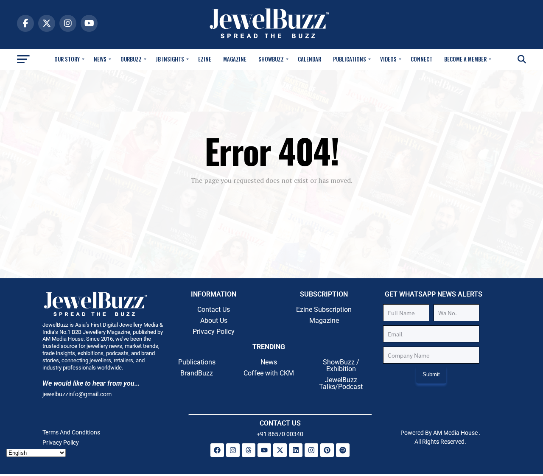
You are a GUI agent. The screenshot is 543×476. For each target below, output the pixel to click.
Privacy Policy (214, 332)
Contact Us (213, 309)
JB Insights (170, 59)
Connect (421, 59)
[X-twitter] (280, 450)
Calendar (309, 59)
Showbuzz (271, 59)
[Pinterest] (327, 450)
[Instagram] (233, 450)
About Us (213, 320)
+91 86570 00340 (280, 434)
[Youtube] (264, 450)
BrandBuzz (196, 373)
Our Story (67, 59)
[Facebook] (217, 450)
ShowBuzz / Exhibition (341, 365)
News (100, 59)
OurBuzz (131, 59)
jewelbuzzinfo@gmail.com (77, 394)
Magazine (234, 59)
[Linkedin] (295, 450)
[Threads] (248, 450)
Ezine (204, 59)
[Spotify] (343, 450)
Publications (349, 59)
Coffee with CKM (269, 373)
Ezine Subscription (324, 309)
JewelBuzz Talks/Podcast (341, 383)
